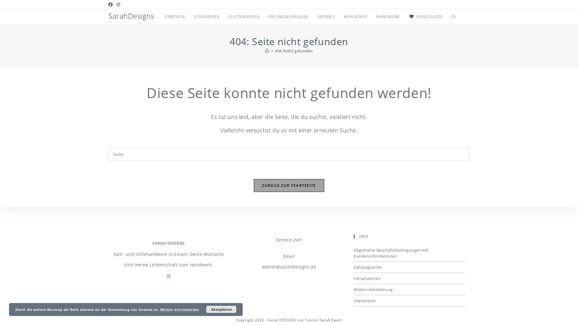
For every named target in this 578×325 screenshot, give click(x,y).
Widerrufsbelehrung (373, 289)
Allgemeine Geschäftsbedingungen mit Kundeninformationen (391, 253)
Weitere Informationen (179, 309)
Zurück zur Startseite (289, 185)
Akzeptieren (221, 309)
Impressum (365, 300)
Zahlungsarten (368, 267)
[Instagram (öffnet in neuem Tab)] (118, 5)
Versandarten (367, 278)
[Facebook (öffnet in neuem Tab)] (111, 5)
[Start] (267, 51)
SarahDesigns (131, 16)
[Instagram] (169, 276)
